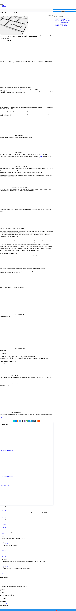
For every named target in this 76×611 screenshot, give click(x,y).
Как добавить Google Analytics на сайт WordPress (61, 22)
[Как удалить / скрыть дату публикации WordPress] (5, 501)
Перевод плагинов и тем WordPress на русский (61, 25)
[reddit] (39, 421)
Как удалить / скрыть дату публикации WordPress (7, 502)
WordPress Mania (2, 1)
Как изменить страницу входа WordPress (60, 19)
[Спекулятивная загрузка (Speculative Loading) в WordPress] (5, 440)
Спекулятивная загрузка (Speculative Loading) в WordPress (8, 441)
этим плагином (40, 156)
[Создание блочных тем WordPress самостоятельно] (5, 475)
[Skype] (31, 421)
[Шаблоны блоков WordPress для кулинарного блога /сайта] (5, 466)
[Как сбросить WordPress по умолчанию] (5, 492)
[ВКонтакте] (16, 421)
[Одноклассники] (18, 421)
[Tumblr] (33, 421)
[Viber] (24, 421)
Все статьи (3, 5)
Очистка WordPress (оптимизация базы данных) (7, 450)
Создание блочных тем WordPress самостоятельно (7, 476)
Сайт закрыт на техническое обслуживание (60, 21)
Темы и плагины (4, 6)
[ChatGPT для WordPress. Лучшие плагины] (5, 457)
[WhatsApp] (27, 421)
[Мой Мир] (29, 421)
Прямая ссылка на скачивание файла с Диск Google (62, 18)
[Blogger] (37, 421)
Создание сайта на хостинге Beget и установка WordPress (62, 20)
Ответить (4, 527)
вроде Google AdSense (20, 89)
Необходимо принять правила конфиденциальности (8, 590)
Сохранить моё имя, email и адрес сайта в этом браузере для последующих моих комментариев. (14, 586)
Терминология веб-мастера (5, 603)
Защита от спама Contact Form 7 (5, 485)
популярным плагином (33, 37)
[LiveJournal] (35, 421)
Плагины (2, 417)
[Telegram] (20, 421)
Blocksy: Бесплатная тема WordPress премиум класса (62, 23)
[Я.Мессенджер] (14, 421)
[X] (22, 421)
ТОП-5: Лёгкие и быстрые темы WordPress (60, 24)
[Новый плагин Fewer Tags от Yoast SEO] (5, 431)
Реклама (3, 7)
